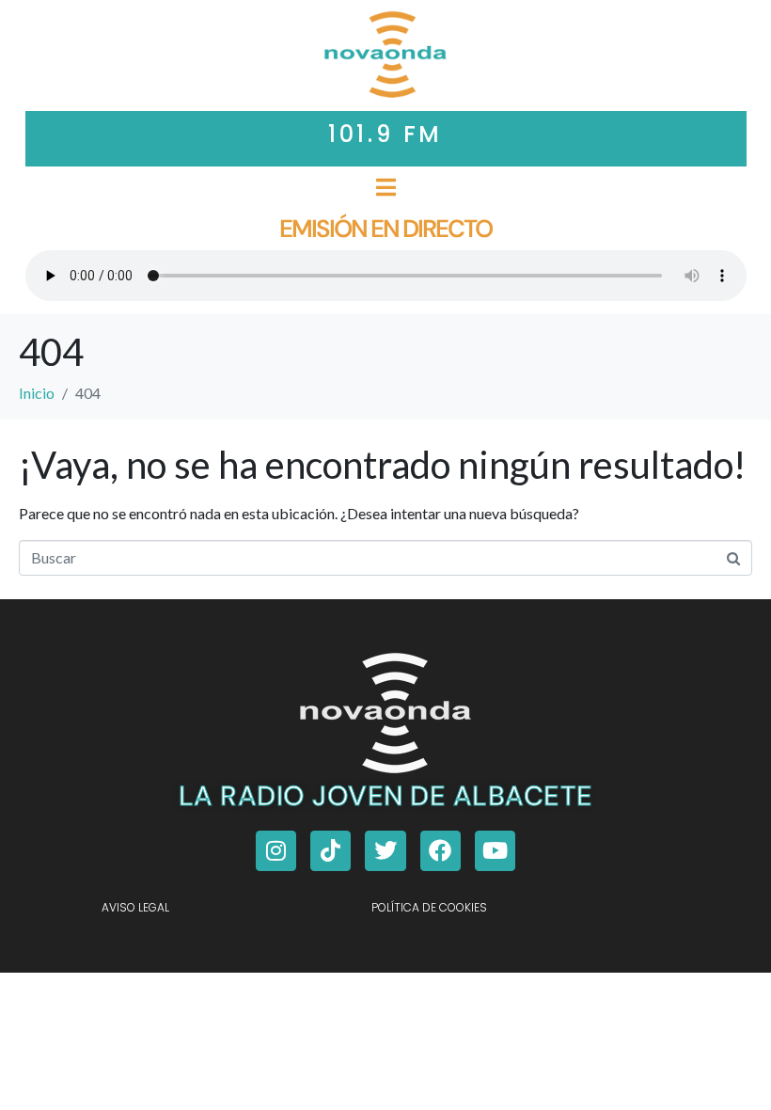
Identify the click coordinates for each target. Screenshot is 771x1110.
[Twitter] (385, 851)
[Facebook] (440, 851)
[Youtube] (495, 851)
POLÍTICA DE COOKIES (429, 907)
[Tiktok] (330, 851)
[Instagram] (276, 851)
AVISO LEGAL (135, 907)
